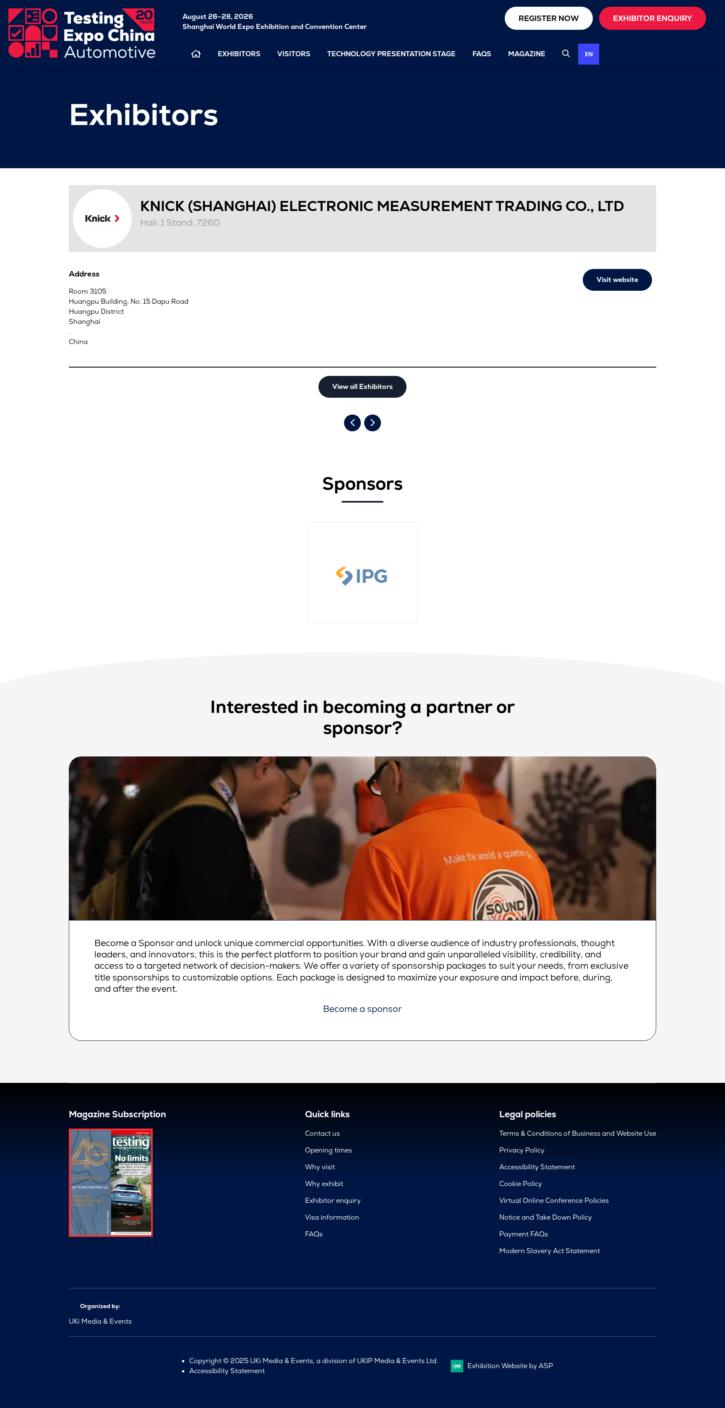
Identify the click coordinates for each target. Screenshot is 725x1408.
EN (589, 54)
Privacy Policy (522, 1150)
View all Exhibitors (362, 386)
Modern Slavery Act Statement (549, 1250)
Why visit (320, 1167)
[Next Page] (372, 423)
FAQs (481, 54)
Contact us (322, 1133)
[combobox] (588, 54)
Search (566, 53)
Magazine (526, 54)
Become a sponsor (362, 1008)
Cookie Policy (520, 1183)
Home (196, 54)
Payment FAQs (523, 1234)
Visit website (617, 279)
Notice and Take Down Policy (545, 1217)
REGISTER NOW (549, 18)
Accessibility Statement (537, 1167)
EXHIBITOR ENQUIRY (652, 18)
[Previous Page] (352, 423)
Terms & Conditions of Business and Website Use (577, 1133)
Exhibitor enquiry (333, 1200)
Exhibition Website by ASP (510, 1365)
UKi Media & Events (100, 1321)
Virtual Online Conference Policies (554, 1200)
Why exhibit (324, 1183)
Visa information (332, 1217)
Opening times (328, 1150)
